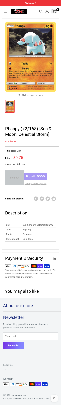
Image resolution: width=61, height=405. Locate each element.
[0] (54, 11)
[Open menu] (5, 11)
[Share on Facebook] (36, 198)
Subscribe (13, 345)
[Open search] (41, 11)
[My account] (47, 11)
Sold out (14, 177)
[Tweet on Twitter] (48, 198)
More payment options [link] (35, 183)
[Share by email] (53, 198)
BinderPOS (43, 398)
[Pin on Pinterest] (42, 198)
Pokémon (10, 141)
